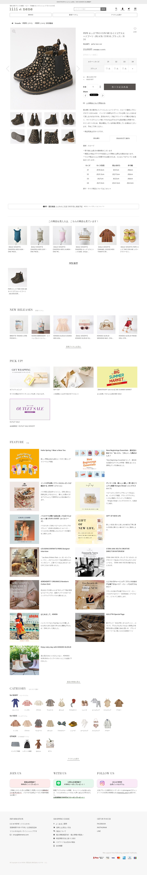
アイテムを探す (116, 15)
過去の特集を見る (73, 682)
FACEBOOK (101, 824)
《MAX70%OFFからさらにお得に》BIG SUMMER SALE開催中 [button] (73, 2)
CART (129, 10)
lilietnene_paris (123, 793)
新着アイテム (73, 15)
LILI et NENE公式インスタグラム (117, 783)
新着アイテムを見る (73, 346)
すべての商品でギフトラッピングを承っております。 (28, 394)
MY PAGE (123, 10)
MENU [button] (135, 10)
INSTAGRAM (102, 827)
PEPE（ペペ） (28, 23)
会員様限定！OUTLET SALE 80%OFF (22, 426)
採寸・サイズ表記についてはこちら (96, 188)
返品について (61, 831)
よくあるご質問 (61, 824)
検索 (103, 9)
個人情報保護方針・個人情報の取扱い (69, 835)
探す (116, 10)
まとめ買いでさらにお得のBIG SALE (109, 394)
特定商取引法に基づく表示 (65, 838)
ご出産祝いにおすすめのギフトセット (66, 394)
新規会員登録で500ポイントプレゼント (30, 783)
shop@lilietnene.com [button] (21, 835)
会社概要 (59, 846)
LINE (99, 831)
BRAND (30, 15)
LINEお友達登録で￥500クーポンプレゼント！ (74, 783)
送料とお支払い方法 (63, 827)
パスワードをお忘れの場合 (65, 842)
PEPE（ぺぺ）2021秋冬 (44, 23)
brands (18, 23)
